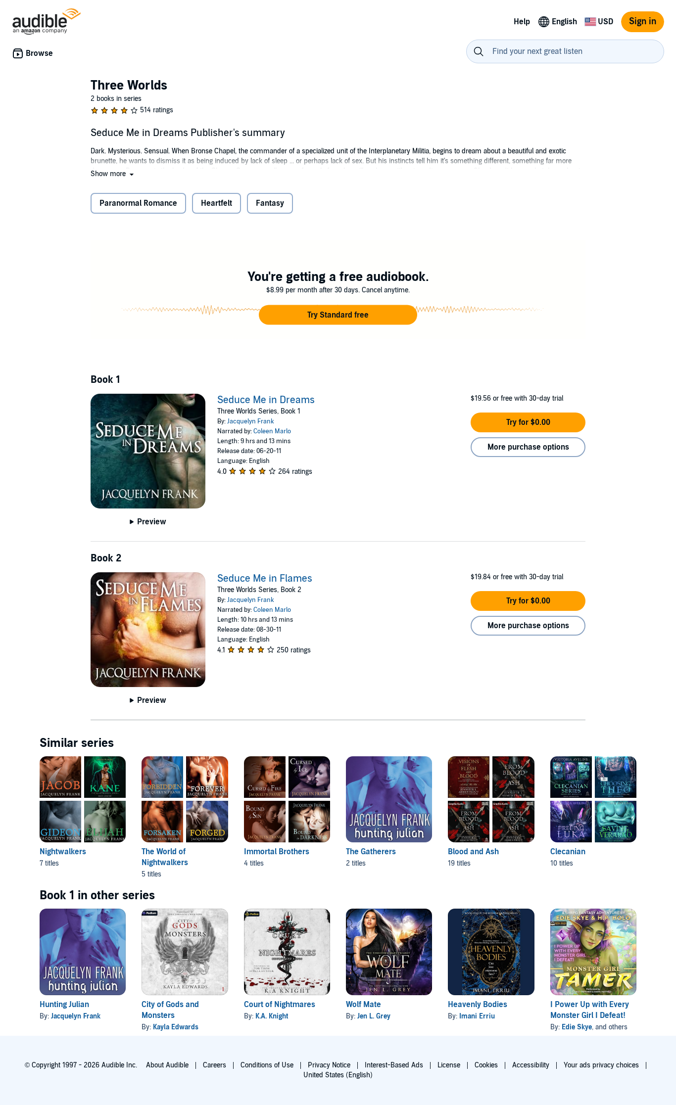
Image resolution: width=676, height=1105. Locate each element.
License (448, 1065)
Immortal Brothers (276, 852)
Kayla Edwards (175, 1027)
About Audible (167, 1065)
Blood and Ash (473, 852)
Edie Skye (577, 1027)
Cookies (486, 1065)
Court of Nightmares (279, 1005)
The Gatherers (371, 852)
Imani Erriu (477, 1016)
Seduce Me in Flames (264, 579)
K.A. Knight (271, 1016)
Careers (214, 1065)
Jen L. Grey (373, 1016)
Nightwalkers (63, 852)
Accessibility (530, 1065)
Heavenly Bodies (477, 1005)
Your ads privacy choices (601, 1065)
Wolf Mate (363, 1005)
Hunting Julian (64, 1005)
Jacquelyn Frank (250, 421)
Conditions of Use (267, 1065)
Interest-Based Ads (394, 1065)
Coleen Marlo (272, 431)
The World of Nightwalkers (165, 857)
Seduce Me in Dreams (266, 400)
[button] (113, 174)
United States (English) (338, 1075)
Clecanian (567, 852)
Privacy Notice (329, 1065)
